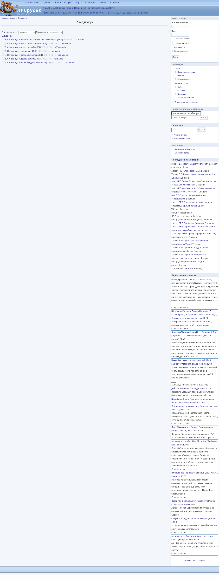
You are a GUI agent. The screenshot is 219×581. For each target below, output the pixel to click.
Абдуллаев (188, 518)
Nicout (174, 311)
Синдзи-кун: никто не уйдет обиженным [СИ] (28, 63)
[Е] (67, 13)
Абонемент (115, 2)
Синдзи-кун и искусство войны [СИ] (24, 47)
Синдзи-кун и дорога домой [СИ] (22, 59)
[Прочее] (143, 13)
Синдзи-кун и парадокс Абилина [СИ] (25, 55)
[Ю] (134, 13)
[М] (87, 13)
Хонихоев (79, 39)
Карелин (186, 311)
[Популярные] (93, 8)
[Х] (115, 13)
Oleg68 (174, 518)
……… (174, 304)
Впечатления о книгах (184, 275)
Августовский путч (207, 427)
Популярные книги (182, 138)
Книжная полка (32, 2)
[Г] (61, 13)
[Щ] (127, 13)
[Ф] (112, 13)
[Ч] (121, 13)
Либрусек (29, 10)
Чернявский (190, 473)
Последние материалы (186, 102)
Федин (185, 399)
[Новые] (53, 8)
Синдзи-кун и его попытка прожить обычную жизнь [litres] (35, 39)
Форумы (68, 2)
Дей (173, 388)
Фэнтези (175, 476)
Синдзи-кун (22, 18)
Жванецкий (190, 536)
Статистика (90, 2)
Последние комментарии (185, 159)
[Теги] (111, 8)
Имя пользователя (179, 23)
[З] (73, 13)
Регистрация (179, 48)
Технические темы (185, 98)
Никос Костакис (179, 360)
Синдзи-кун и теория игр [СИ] (21, 51)
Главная (4, 18)
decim (174, 501)
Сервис (194, 427)
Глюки (103, 2)
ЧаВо (179, 87)
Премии (180, 76)
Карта (79, 2)
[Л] (84, 13)
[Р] (100, 13)
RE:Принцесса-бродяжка (192, 223)
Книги (177, 69)
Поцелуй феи (201, 518)
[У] (109, 13)
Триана (192, 279)
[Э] (130, 13)
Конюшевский (198, 360)
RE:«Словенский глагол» (191, 171)
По (198, 332)
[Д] (64, 13)
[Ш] (124, 13)
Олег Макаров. (178, 427)
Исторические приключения (185, 406)
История (192, 430)
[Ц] (118, 13)
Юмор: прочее (186, 539)
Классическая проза (193, 336)
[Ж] (69, 13)
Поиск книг (178, 125)
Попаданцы (210, 314)
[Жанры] (61, 8)
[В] (58, 13)
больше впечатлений (195, 560)
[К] (82, 13)
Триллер (207, 283)
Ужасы (199, 283)
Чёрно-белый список (185, 149)
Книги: (46, 8)
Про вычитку (183, 94)
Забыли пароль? (181, 51)
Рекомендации (183, 79)
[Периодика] (80, 8)
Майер (188, 441)
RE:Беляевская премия (191, 202)
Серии (12, 18)
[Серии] (69, 8)
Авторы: (47, 13)
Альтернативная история (193, 364)
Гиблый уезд (203, 473)
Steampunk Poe (209, 332)
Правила (47, 2)
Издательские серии (186, 72)
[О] (94, 13)
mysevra (175, 441)
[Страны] (104, 8)
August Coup (178, 430)
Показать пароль (182, 39)
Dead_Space (177, 279)
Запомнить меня (182, 43)
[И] (76, 13)
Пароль (174, 31)
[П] (97, 13)
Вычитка (181, 91)
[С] (103, 13)
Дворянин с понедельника (192, 388)
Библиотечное (182, 83)
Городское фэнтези (194, 314)
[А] (52, 13)
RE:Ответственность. (181, 216)
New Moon (197, 441)
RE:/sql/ (189, 268)
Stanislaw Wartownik (181, 332)
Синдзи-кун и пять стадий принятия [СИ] (27, 43)
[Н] (91, 13)
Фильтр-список (180, 135)
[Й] (79, 13)
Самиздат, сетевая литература (186, 318)
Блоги (58, 2)
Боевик (212, 518)
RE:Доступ (198, 219)
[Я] (137, 13)
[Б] (55, 13)
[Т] (106, 13)
